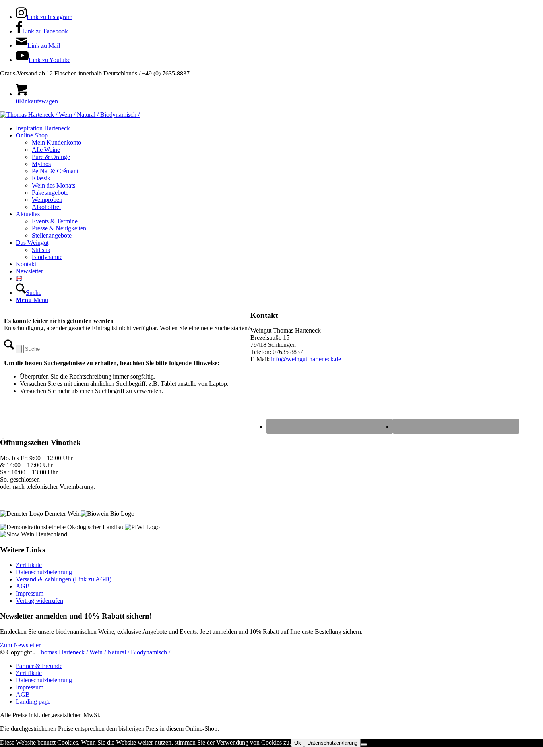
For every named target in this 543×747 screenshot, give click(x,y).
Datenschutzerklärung (332, 743)
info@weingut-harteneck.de (306, 359)
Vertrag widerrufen (39, 600)
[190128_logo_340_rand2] (70, 114)
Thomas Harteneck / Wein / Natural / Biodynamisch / (103, 652)
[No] (364, 744)
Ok (297, 743)
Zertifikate (29, 564)
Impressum (29, 593)
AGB (23, 586)
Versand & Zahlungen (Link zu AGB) (63, 579)
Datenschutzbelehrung (44, 572)
